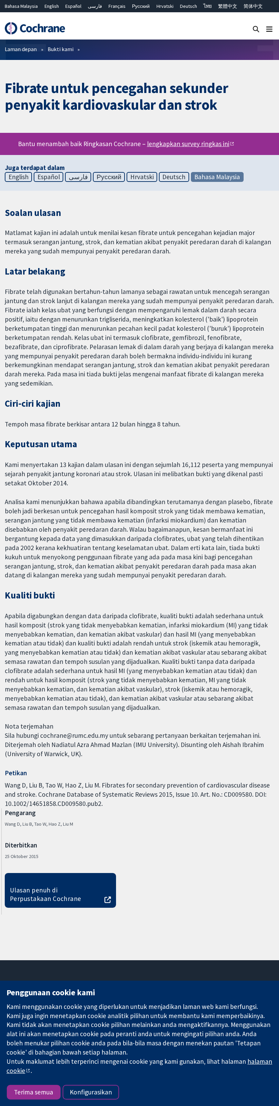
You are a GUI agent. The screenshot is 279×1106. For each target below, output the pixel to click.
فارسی (95, 6)
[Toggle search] (256, 29)
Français (117, 6)
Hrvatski (165, 6)
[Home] (35, 28)
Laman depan (21, 49)
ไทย (207, 6)
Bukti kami (60, 49)
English (52, 6)
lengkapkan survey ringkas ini (188, 144)
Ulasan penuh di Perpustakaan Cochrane (45, 894)
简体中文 (253, 6)
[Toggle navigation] (269, 29)
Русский (141, 6)
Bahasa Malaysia (21, 6)
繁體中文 (227, 6)
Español (73, 6)
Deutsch (188, 6)
